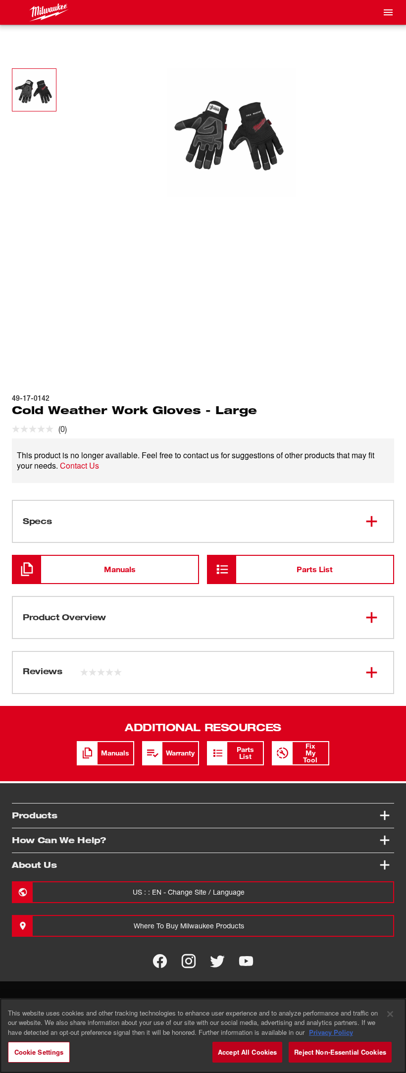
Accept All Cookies (247, 1052)
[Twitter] (217, 961)
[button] (34, 89)
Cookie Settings (39, 1052)
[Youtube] (246, 961)
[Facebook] (160, 961)
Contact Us (79, 465)
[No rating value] (35, 429)
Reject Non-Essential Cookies (340, 1052)
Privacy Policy (331, 1032)
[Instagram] (188, 961)
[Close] (390, 1014)
